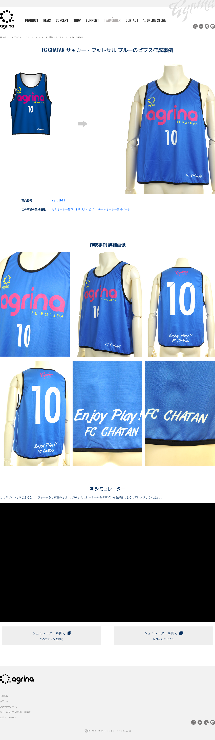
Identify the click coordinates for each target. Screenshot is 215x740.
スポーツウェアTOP (10, 37)
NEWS (47, 20)
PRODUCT (31, 20)
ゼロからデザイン (161, 636)
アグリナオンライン (9, 707)
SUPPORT (92, 20)
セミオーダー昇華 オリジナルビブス (53, 37)
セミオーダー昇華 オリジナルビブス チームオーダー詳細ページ (91, 209)
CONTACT (132, 20)
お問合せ (4, 701)
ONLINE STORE (156, 20)
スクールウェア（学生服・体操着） (16, 712)
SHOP (77, 20)
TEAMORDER (112, 20)
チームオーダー (28, 37)
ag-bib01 (58, 200)
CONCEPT (62, 20)
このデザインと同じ (49, 636)
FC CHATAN (77, 37)
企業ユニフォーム (8, 717)
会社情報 (4, 696)
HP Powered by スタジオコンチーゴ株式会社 (109, 731)
